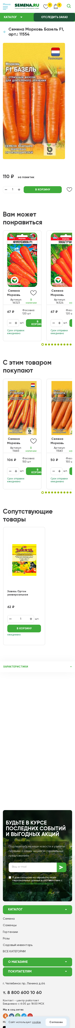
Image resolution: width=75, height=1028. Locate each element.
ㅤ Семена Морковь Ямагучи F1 (58, 293)
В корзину (42, 189)
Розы (6, 938)
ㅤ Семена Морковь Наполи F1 (14, 441)
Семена (9, 918)
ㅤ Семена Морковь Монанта (57, 441)
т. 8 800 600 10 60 (22, 992)
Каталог (10, 17)
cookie (36, 1022)
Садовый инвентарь (18, 945)
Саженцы (10, 925)
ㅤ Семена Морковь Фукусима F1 (16, 293)
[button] (42, 344)
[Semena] (27, 6)
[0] (46, 6)
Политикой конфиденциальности (32, 883)
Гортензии (10, 932)
